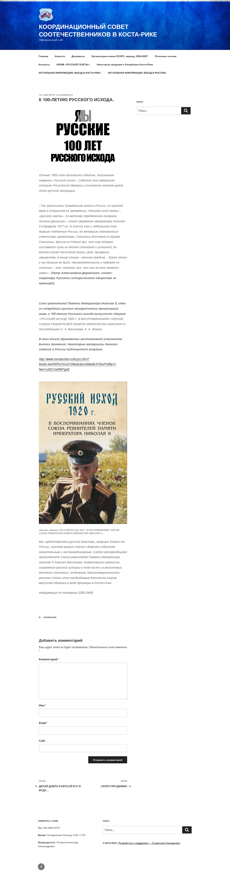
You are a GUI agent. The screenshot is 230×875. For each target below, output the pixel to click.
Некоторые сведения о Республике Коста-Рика (125, 64)
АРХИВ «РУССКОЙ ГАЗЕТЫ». (73, 64)
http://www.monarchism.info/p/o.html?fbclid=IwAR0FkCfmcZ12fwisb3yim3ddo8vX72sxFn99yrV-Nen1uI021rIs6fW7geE (77, 364)
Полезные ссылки (165, 56)
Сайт (42, 741)
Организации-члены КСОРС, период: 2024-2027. (119, 56)
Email (43, 723)
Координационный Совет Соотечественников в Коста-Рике (98, 30)
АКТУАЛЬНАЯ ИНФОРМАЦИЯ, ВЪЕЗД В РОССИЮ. (137, 72)
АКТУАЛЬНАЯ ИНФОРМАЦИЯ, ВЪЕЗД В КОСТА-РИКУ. (70, 72)
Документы (78, 56)
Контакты (44, 64)
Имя (42, 705)
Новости (60, 56)
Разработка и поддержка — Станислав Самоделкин (149, 843)
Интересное (50, 617)
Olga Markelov (64, 95)
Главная (43, 56)
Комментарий (49, 659)
